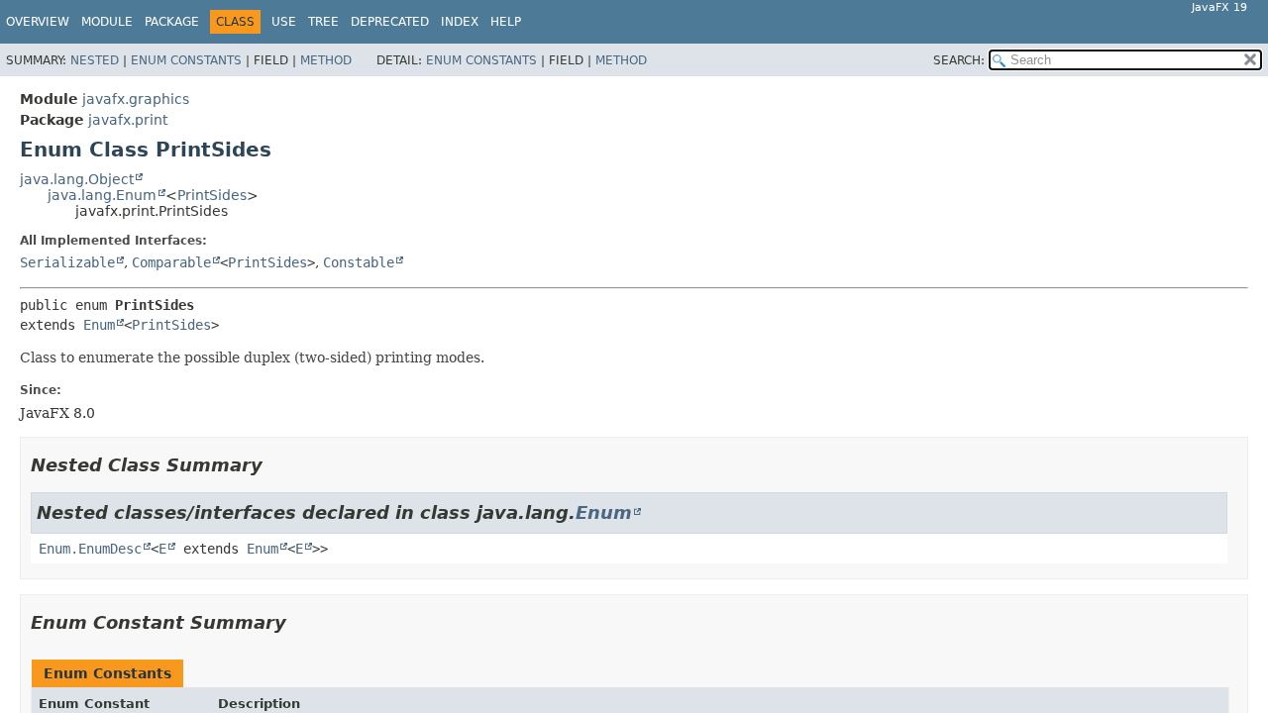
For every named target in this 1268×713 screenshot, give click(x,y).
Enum (99, 325)
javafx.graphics (135, 99)
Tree (323, 22)
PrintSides (212, 195)
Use (283, 22)
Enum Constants (186, 60)
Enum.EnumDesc (90, 549)
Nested (94, 60)
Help (505, 22)
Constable (358, 262)
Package (172, 22)
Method (326, 60)
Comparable (171, 262)
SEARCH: (959, 60)
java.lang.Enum (102, 195)
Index (459, 22)
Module (107, 22)
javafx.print (127, 120)
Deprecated (390, 22)
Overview (37, 22)
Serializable (67, 262)
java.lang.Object (77, 179)
